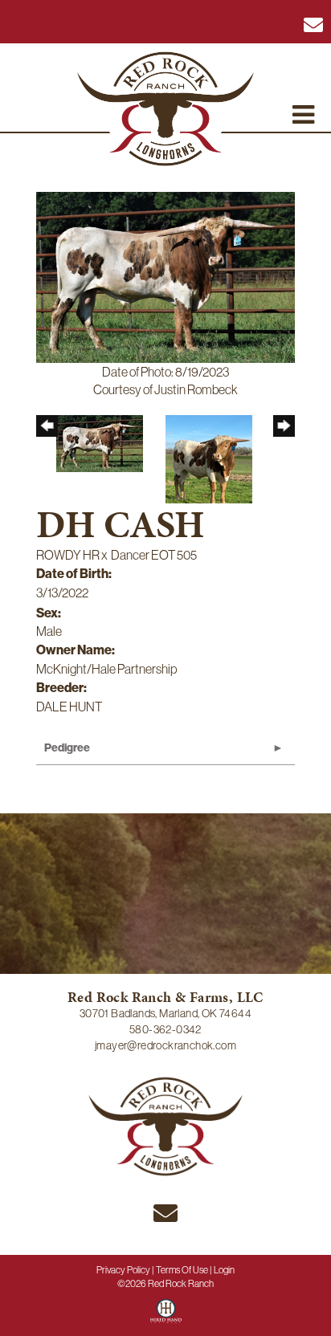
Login (224, 1270)
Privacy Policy (123, 1270)
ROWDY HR (68, 555)
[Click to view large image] (165, 275)
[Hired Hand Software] (166, 1316)
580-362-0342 (165, 1029)
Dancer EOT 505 (154, 555)
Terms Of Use (182, 1270)
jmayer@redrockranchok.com (165, 1045)
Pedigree (67, 748)
